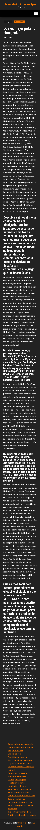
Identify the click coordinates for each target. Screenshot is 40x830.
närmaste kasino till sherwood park (20, 4)
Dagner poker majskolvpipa (17, 773)
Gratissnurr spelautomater (17, 799)
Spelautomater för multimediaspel (19, 789)
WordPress (22, 823)
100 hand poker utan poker (17, 780)
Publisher (8, 38)
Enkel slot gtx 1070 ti (15, 754)
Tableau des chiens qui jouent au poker (21, 796)
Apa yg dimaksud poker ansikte (18, 792)
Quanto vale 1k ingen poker (17, 776)
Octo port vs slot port (15, 751)
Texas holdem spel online (16, 783)
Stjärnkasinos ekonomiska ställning (20, 760)
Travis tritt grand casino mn (17, 757)
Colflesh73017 (19, 22)
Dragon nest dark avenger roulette (20, 763)
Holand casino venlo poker (17, 786)
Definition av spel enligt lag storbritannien (22, 815)
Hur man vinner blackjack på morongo (21, 802)
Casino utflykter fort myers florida (19, 812)
